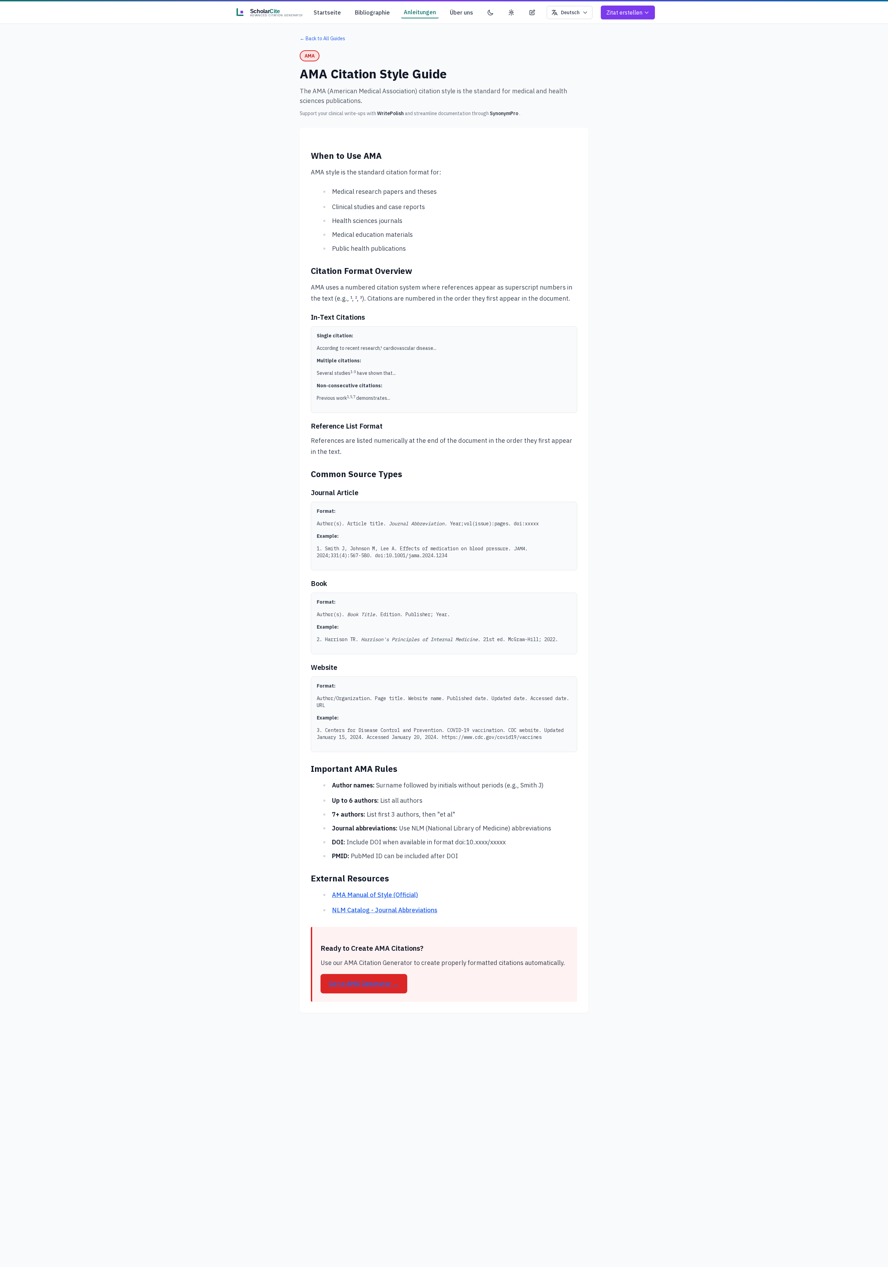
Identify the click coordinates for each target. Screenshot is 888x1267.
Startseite (327, 12)
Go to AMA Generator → (364, 984)
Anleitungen (420, 12)
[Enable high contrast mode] (511, 12)
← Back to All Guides (322, 38)
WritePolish (390, 113)
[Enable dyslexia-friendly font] (532, 12)
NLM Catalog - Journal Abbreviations (384, 910)
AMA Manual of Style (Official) (375, 895)
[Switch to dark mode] (490, 12)
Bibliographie (372, 12)
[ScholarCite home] (267, 12)
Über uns (461, 12)
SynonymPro (504, 113)
